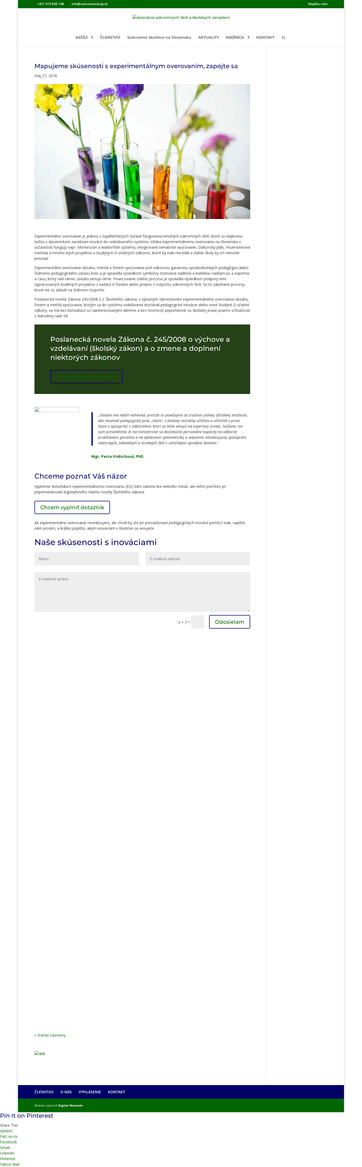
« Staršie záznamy (49, 1035)
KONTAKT (265, 38)
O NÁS (66, 1091)
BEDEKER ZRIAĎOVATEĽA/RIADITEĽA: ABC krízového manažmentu (121, 845)
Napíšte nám (318, 4)
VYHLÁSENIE (90, 1091)
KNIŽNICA (235, 38)
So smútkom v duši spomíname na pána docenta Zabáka (108, 781)
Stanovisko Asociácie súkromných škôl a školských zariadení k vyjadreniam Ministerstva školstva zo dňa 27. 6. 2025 (129, 646)
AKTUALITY (208, 38)
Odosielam (229, 622)
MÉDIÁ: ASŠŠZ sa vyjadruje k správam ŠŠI (89, 977)
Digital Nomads (70, 1105)
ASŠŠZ (82, 38)
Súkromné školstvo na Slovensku (159, 38)
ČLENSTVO (110, 38)
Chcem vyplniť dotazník (72, 507)
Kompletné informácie (86, 377)
